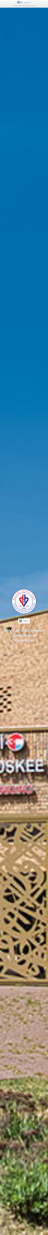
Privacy (32, 5)
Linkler (15, 5)
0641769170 (26, 3)
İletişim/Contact (23, 5)
